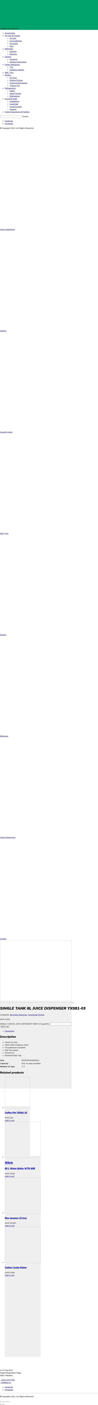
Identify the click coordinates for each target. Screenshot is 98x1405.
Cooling (3, 939)
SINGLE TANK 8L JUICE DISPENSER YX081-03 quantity (24, 1024)
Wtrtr (9, 1163)
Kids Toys (4, 533)
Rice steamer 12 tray (16, 1218)
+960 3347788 (7, 1380)
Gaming (3, 331)
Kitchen (3, 635)
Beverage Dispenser (18, 1015)
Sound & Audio (6, 432)
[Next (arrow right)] (3, 1404)
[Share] (6, 1401)
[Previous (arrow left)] (1, 1404)
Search (25, 116)
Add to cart (5, 1027)
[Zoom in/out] (1, 1401)
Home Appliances (7, 229)
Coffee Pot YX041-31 (16, 1112)
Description (9, 1031)
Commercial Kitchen (36, 1015)
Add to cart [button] (9, 1120)
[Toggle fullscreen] (3, 1401)
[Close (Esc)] (8, 1401)
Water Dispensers (7, 837)
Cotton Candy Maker (16, 1267)
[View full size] (73, 1002)
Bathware (4, 736)
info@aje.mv (5, 1382)
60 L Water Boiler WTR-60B (20, 1168)
